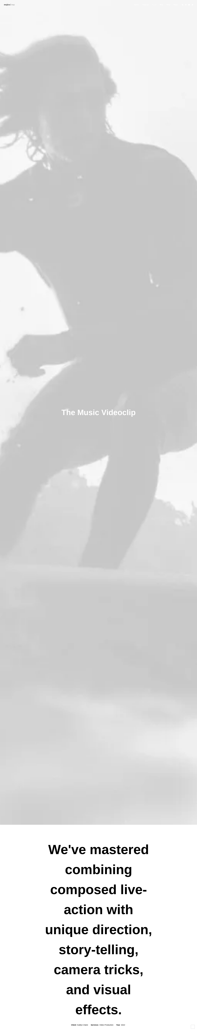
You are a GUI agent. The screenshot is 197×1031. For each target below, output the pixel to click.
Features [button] (146, 5)
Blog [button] (161, 5)
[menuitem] (137, 4)
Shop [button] (168, 5)
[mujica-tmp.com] (9, 5)
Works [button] (154, 5)
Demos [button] (136, 5)
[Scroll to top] (193, 1027)
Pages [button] (176, 5)
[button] (183, 4)
